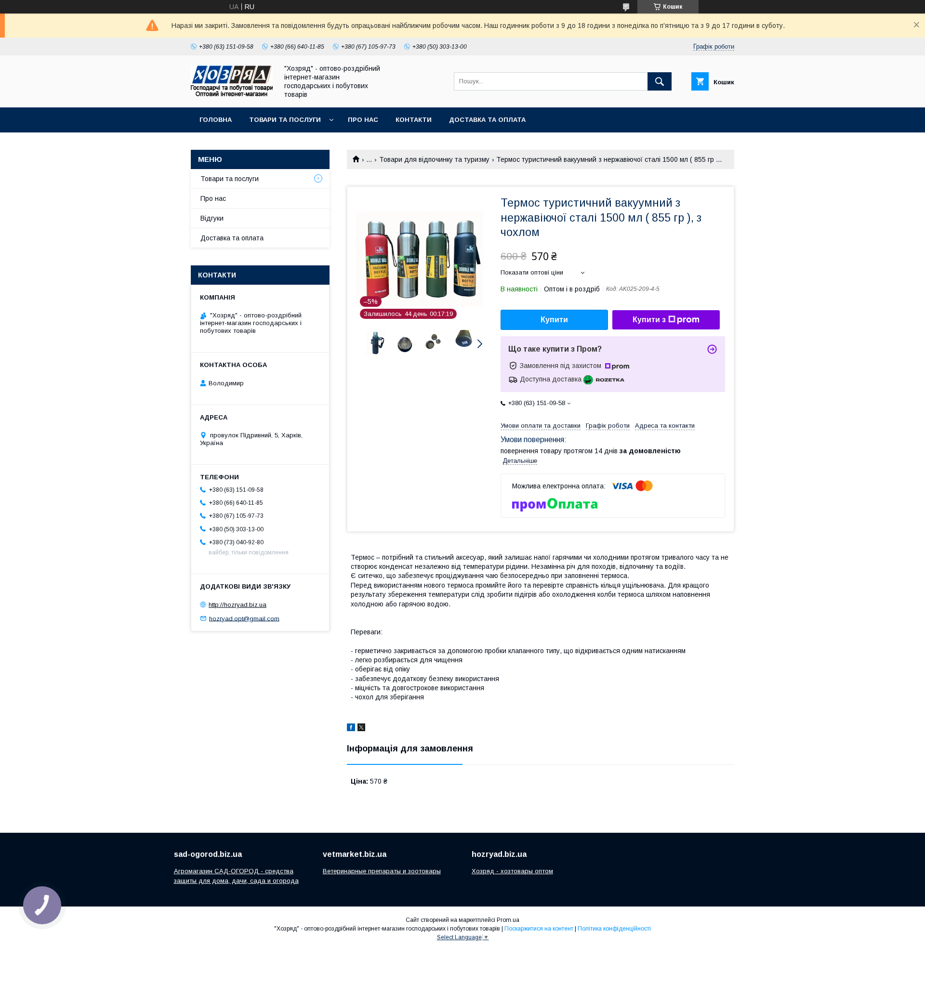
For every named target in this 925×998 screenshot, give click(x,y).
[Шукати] (660, 81)
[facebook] (351, 729)
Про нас (363, 119)
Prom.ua (508, 920)
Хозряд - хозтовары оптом (512, 871)
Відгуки (212, 218)
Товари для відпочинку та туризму (434, 159)
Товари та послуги (285, 119)
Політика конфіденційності (614, 928)
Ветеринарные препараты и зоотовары (382, 871)
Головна (215, 119)
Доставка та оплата (487, 119)
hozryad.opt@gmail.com (244, 618)
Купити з (649, 319)
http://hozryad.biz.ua (237, 604)
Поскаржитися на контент (538, 928)
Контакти (414, 119)
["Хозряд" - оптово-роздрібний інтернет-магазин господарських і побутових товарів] (232, 94)
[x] (361, 729)
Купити (554, 319)
